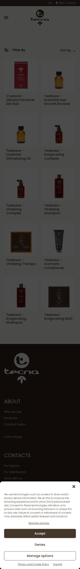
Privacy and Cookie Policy (33, 564)
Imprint (57, 564)
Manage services (39, 523)
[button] (74, 486)
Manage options (40, 556)
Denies (40, 545)
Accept (40, 533)
